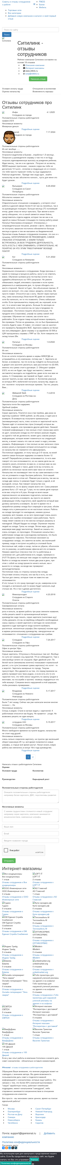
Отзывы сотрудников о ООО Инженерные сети (15, 898)
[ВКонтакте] (3, 1148)
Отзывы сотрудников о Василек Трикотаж (43, 1039)
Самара (11, 1117)
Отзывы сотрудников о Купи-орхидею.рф (43, 913)
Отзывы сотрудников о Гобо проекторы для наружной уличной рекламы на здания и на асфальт (45, 999)
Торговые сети (14, 10)
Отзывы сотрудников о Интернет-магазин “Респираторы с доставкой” (45, 1023)
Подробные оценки (30, 129)
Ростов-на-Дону (15, 1114)
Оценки (6, 767)
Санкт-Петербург (43, 1108)
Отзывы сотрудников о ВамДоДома (12, 1039)
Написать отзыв (38, 78)
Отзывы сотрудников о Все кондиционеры (14, 883)
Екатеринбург (14, 1111)
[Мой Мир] (9, 1148)
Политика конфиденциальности (21, 1142)
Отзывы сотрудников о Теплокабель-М (43, 927)
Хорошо (34, 1159)
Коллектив (38, 770)
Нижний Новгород (43, 1111)
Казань (38, 1119)
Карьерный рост (41, 779)
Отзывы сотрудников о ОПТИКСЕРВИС (43, 941)
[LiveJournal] (16, 1148)
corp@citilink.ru (32, 73)
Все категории (14, 12)
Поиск (7, 34)
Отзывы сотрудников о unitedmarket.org (43, 971)
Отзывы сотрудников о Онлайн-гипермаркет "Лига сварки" (14, 992)
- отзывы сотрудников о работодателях (22, 1067)
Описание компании (34, 65)
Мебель (42, 7)
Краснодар (40, 1117)
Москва (11, 1108)
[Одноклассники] (6, 1148)
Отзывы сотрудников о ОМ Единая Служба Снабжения (15, 932)
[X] (12, 1148)
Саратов (39, 1122)
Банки (42, 4)
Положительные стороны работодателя (22, 787)
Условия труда (9, 770)
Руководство (8, 779)
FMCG (42, 1)
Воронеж (39, 1114)
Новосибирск (14, 1119)
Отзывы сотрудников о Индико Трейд (12, 956)
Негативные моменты (13, 806)
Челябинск (13, 1122)
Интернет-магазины (35, 68)
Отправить (9, 860)
